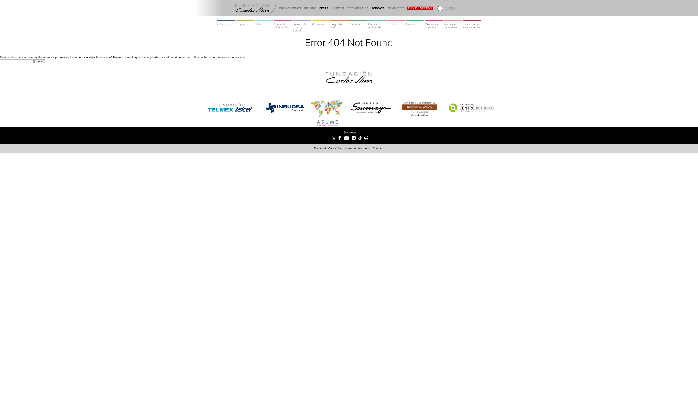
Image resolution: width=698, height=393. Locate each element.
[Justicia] (396, 18)
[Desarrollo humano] (434, 18)
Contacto (378, 148)
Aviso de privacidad (357, 148)
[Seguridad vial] (339, 18)
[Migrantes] (321, 18)
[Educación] (226, 18)
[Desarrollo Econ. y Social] (302, 18)
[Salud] (264, 18)
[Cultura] (415, 18)
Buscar (450, 8)
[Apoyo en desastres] (453, 18)
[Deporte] (358, 18)
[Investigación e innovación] (472, 18)
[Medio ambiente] (377, 18)
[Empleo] (245, 18)
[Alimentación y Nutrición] (283, 18)
